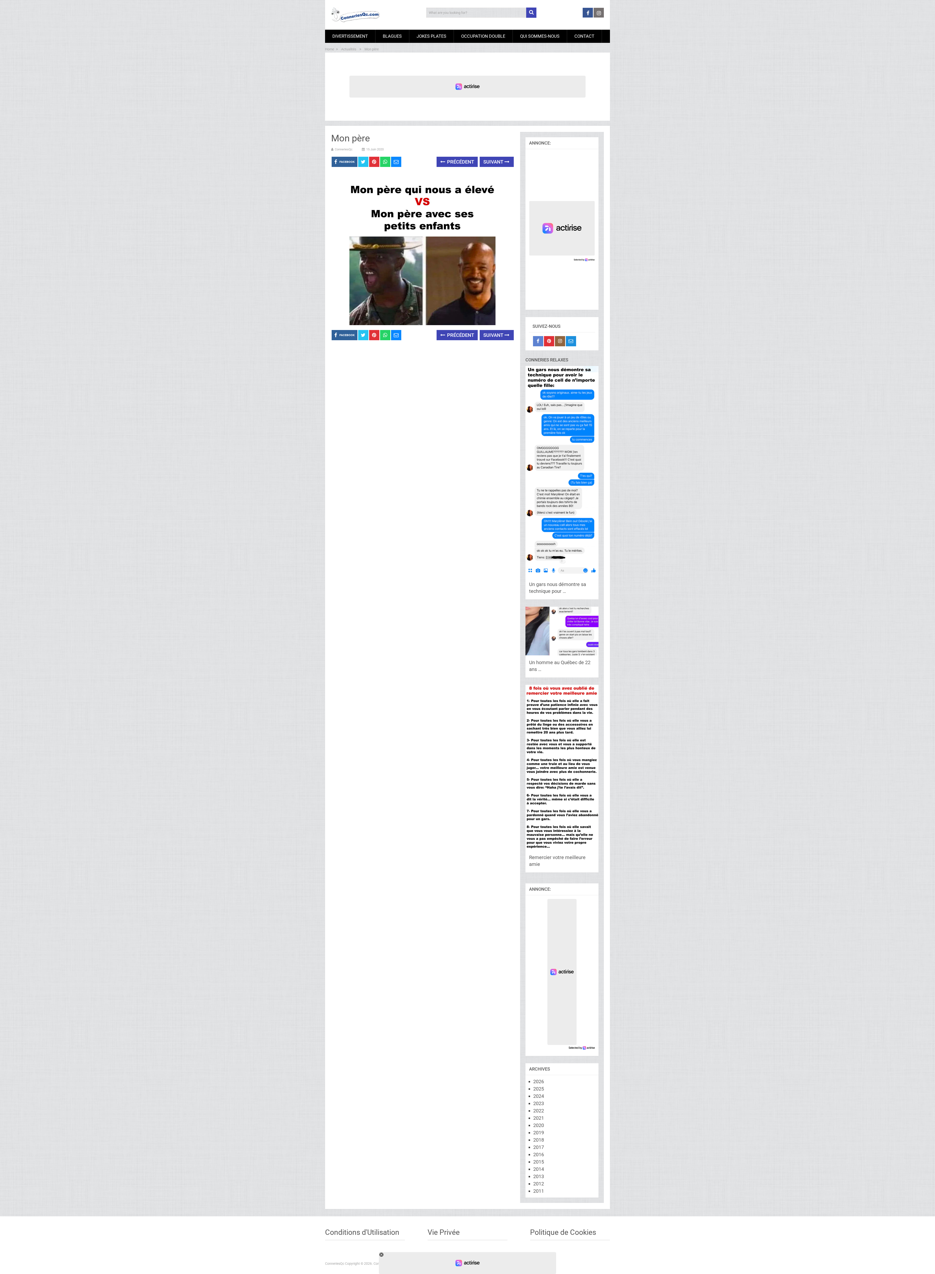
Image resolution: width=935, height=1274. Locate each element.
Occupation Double (483, 36)
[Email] (571, 341)
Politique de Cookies (563, 1232)
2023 (538, 1103)
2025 (538, 1089)
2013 (538, 1176)
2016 (538, 1154)
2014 (538, 1169)
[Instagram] (560, 341)
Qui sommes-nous (540, 36)
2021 (538, 1118)
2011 (538, 1191)
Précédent (460, 162)
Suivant (494, 162)
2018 (538, 1140)
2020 (538, 1125)
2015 (538, 1162)
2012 (538, 1184)
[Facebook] (538, 341)
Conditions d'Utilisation (362, 1232)
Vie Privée (444, 1232)
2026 (538, 1081)
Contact (584, 36)
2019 (538, 1133)
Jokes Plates (431, 36)
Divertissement (350, 36)
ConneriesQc (344, 149)
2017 (538, 1147)
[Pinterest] (549, 341)
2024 (538, 1096)
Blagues (392, 36)
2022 (538, 1111)
